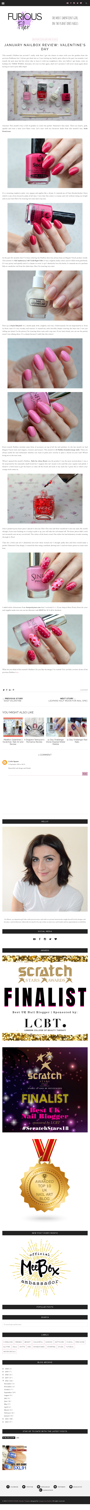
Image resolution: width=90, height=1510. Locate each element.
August (6, 1395)
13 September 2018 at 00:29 (16, 764)
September (8, 1392)
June (6, 1401)
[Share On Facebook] (6, 690)
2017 (7, 1378)
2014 (7, 1422)
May (6, 1404)
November (8, 1387)
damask (49, 1342)
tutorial (70, 1347)
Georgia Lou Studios (45, 1501)
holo (15, 1347)
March (6, 1410)
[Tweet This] (4, 690)
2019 (7, 1372)
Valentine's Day (49, 39)
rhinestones (39, 1347)
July (5, 1398)
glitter (6, 1347)
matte (22, 1347)
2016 (7, 1381)
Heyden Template (24, 1501)
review (36, 39)
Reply (85, 774)
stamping (51, 1347)
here (54, 607)
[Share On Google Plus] (10, 690)
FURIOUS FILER (12, 1501)
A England (8, 1342)
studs (60, 1347)
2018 (7, 1375)
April (6, 1407)
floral (70, 1342)
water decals (9, 1351)
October (7, 1390)
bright (28, 1342)
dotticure (59, 1342)
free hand (79, 1342)
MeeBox (18, 1342)
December (8, 1384)
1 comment (84, 690)
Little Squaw (13, 761)
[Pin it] (13, 690)
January (7, 1416)
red (29, 1347)
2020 (7, 1369)
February (7, 1413)
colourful (38, 1342)
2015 (7, 1419)
